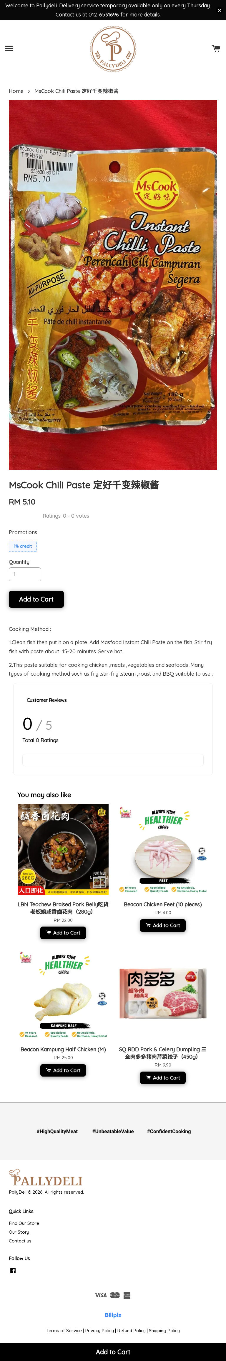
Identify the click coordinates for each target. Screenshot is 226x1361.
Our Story (19, 1232)
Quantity (19, 562)
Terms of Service (64, 1330)
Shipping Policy (164, 1330)
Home (16, 91)
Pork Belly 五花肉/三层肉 (52, 1346)
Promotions (23, 532)
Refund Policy (131, 1330)
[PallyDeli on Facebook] (13, 1273)
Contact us (20, 1241)
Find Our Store (24, 1223)
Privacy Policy (99, 1330)
